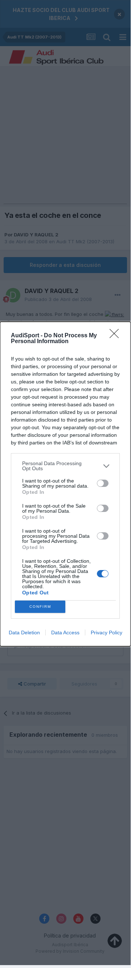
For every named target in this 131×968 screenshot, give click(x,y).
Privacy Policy (106, 632)
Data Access (65, 632)
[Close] (116, 336)
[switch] (103, 483)
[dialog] (65, 484)
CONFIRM (40, 607)
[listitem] (65, 466)
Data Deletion (24, 632)
